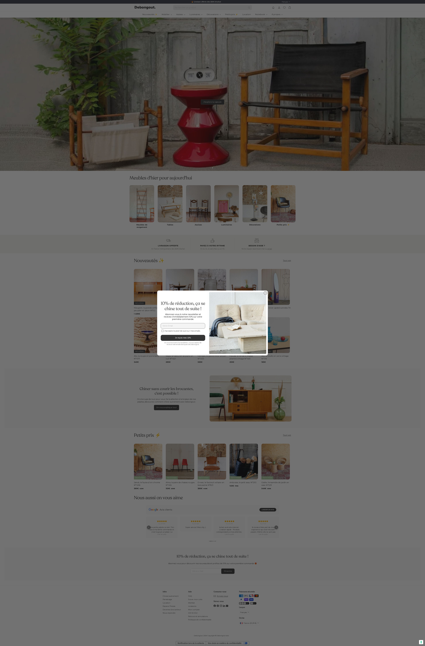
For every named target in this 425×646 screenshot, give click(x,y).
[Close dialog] (265, 293)
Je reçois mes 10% (183, 338)
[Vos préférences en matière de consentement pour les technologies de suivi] (421, 642)
